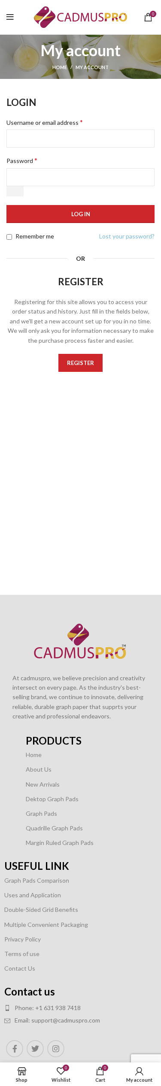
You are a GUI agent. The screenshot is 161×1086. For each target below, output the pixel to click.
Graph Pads (41, 813)
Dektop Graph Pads (52, 798)
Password (21, 160)
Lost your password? (127, 236)
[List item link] (69, 1008)
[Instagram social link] (55, 1048)
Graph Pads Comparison (36, 880)
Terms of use (21, 953)
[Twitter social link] (35, 1048)
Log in (80, 214)
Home (59, 67)
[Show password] (15, 191)
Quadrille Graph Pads (54, 828)
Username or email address (44, 122)
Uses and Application (32, 895)
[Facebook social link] (14, 1048)
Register (80, 362)
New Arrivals (43, 784)
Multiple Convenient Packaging (46, 924)
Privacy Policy (22, 939)
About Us (39, 769)
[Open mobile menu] (10, 17)
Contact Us (19, 968)
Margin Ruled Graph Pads (60, 842)
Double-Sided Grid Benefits (41, 909)
